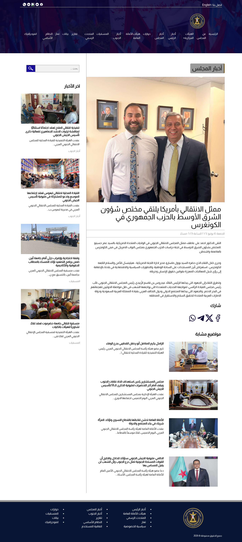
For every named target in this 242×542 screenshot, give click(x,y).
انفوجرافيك (30, 33)
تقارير (74, 33)
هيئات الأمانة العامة (133, 35)
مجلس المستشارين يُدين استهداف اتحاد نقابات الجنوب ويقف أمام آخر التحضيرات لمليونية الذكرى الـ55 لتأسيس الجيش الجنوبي (132, 385)
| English (207, 4)
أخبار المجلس (159, 35)
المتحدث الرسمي (89, 35)
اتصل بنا (217, 4)
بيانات (65, 33)
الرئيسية (213, 33)
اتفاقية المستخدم (92, 526)
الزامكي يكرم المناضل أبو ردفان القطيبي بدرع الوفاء (135, 343)
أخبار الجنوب (117, 35)
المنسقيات (103, 33)
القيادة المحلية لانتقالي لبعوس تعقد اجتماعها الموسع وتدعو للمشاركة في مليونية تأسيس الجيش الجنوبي (53, 196)
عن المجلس (201, 35)
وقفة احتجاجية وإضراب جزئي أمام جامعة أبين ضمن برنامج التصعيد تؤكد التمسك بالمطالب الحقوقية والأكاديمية (53, 262)
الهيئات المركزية (189, 35)
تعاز (57, 33)
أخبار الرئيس (172, 35)
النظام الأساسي (47, 35)
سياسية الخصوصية (135, 526)
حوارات (146, 33)
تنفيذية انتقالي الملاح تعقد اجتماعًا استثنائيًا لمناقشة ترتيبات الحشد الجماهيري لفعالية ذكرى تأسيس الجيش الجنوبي (52, 131)
